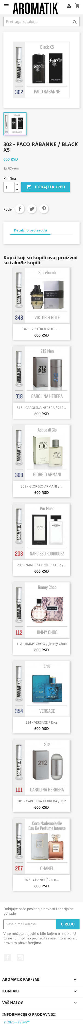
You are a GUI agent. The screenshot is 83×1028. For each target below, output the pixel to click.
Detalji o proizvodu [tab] (30, 230)
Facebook (7, 957)
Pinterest (43, 208)
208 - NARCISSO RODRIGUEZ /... (41, 565)
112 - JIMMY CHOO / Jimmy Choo (41, 643)
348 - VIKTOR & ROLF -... (41, 329)
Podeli (19, 208)
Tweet (31, 208)
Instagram (20, 957)
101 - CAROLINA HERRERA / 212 (41, 801)
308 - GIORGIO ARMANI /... (41, 486)
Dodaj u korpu (45, 187)
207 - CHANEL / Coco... (41, 880)
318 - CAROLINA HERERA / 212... (41, 407)
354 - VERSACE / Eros (42, 722)
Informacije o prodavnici (29, 1014)
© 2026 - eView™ (16, 1022)
